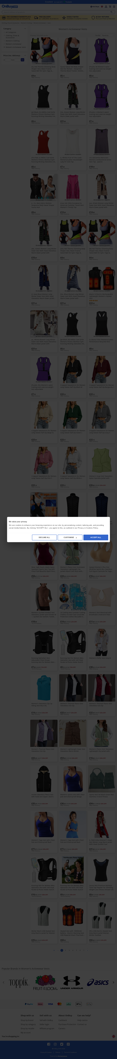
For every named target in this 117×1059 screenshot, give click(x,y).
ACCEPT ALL (95, 537)
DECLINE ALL (44, 537)
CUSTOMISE (69, 537)
